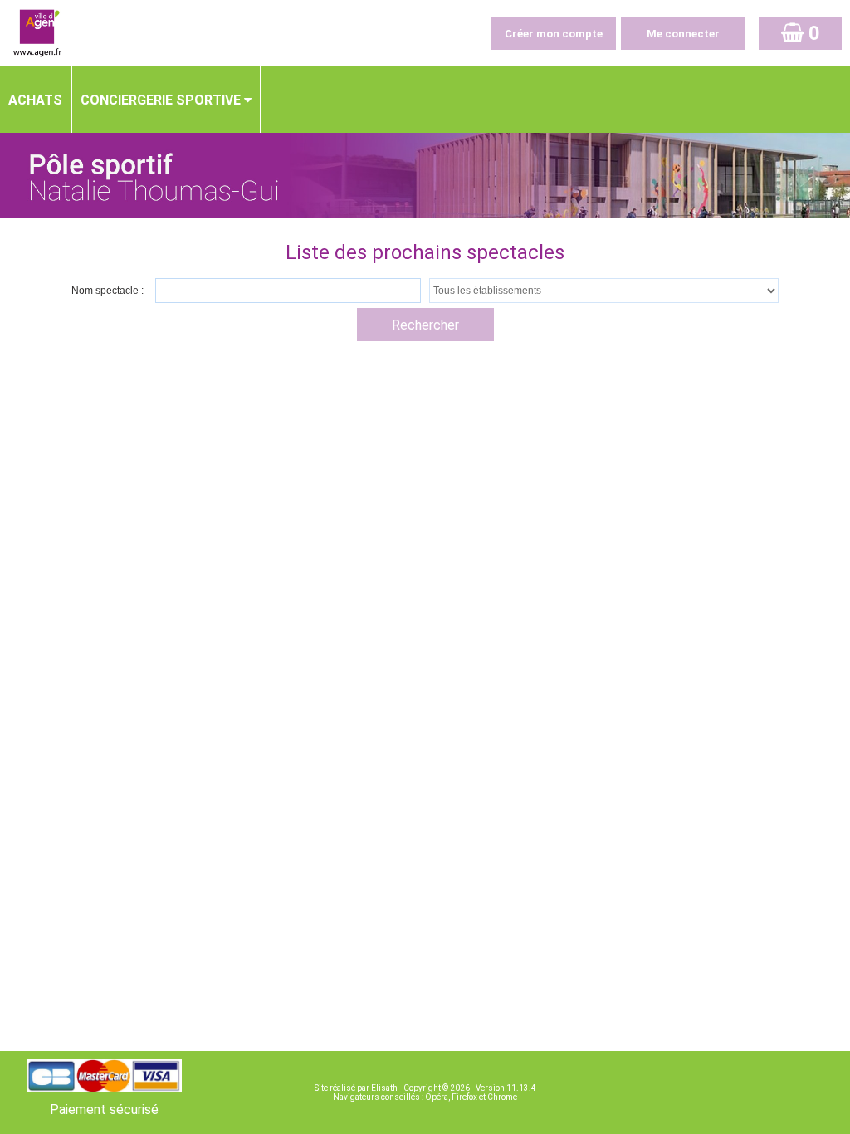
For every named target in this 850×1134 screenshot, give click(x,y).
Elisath (385, 1087)
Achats (35, 100)
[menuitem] (36, 99)
